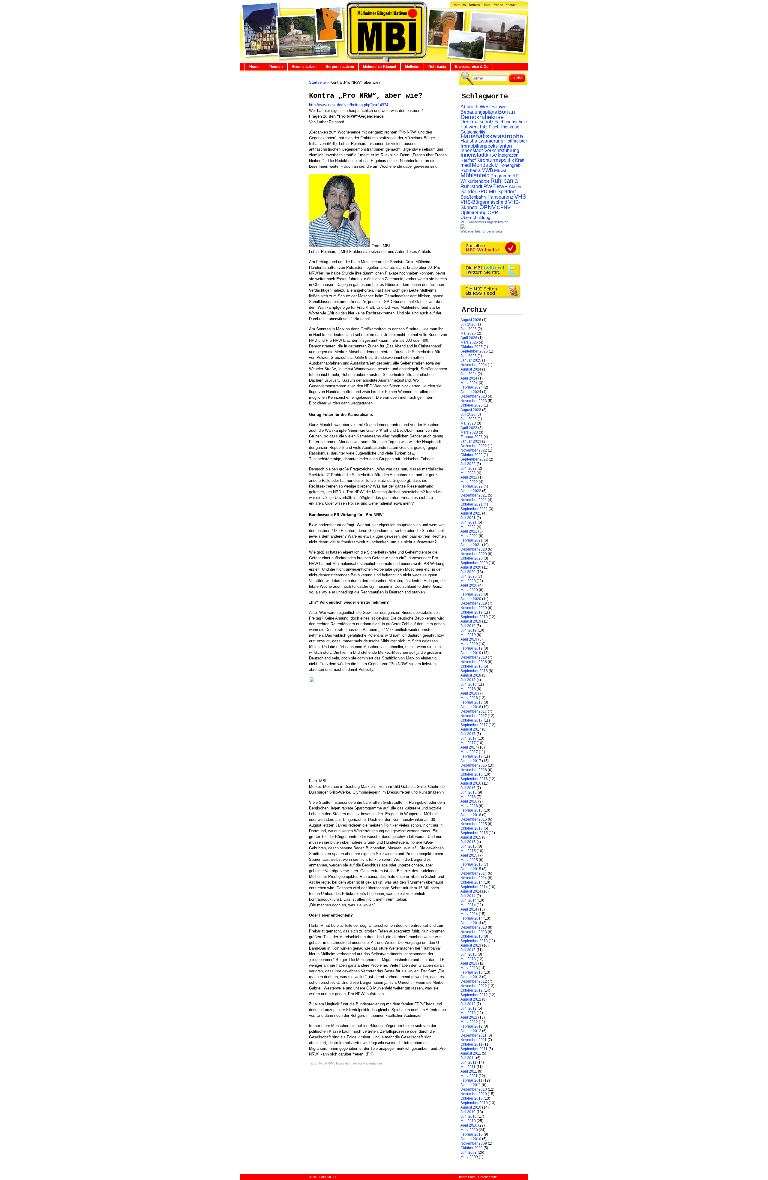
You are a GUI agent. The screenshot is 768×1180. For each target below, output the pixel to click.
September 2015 (474, 833)
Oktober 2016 (471, 774)
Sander (468, 191)
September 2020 (474, 563)
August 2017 (470, 729)
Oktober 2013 (471, 936)
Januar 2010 (470, 1139)
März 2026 (469, 342)
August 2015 (470, 837)
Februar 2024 (471, 387)
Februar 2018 (471, 702)
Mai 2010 (468, 1121)
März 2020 (469, 590)
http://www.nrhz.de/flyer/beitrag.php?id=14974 (348, 105)
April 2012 (468, 1017)
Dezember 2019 (473, 603)
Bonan (506, 111)
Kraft (519, 160)
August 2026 (470, 320)
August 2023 (470, 410)
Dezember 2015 (473, 819)
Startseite (317, 82)
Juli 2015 (468, 842)
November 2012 (473, 986)
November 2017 (473, 716)
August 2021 (470, 513)
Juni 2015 (468, 846)
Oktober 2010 (471, 1098)
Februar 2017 (471, 756)
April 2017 (468, 747)
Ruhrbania (437, 67)
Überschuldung (475, 217)
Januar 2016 (470, 815)
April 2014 (468, 909)
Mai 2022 (468, 473)
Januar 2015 (470, 869)
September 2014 (474, 887)
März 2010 (469, 1130)
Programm (501, 175)
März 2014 (469, 914)
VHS (520, 196)
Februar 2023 (471, 437)
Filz (484, 127)
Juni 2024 (468, 374)
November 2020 (473, 554)
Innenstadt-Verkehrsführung (489, 150)
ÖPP (493, 212)
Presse (498, 5)
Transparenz (500, 197)
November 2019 (473, 608)
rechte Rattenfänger (367, 1063)
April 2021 (468, 531)
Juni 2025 (468, 356)
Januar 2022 (470, 491)
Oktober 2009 (471, 1148)
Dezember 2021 (473, 495)
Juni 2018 (468, 684)
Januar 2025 (470, 360)
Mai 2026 (468, 333)
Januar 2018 (470, 707)
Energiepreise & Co (471, 67)
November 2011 (473, 1040)
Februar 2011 (471, 1080)
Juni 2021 (468, 522)
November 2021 (473, 500)
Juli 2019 (468, 626)
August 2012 (470, 999)
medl (465, 165)
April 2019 (468, 639)
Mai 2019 (468, 635)
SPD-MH (486, 191)
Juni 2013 (468, 954)
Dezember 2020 (473, 549)
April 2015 (468, 855)
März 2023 (469, 432)
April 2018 (468, 693)
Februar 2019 (471, 648)
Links (486, 5)
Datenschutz (487, 1177)
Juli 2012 (468, 1004)
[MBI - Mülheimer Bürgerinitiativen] (462, 228)
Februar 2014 (471, 918)
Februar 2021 (471, 540)
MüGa (500, 170)
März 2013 (469, 968)
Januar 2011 (470, 1085)
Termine (474, 5)
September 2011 (474, 1049)
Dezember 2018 (473, 657)
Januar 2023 (470, 441)
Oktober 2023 (471, 405)
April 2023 (468, 428)
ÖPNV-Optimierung (486, 210)
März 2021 (469, 536)
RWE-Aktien (509, 186)
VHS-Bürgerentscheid (483, 202)
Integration (343, 1063)
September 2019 (474, 617)
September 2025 (474, 351)
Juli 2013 (468, 950)
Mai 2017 (468, 743)
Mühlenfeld (475, 175)
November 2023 (473, 401)
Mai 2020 (468, 581)
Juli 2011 (467, 1058)
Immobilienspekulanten (486, 146)
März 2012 (469, 1022)
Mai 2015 (468, 851)
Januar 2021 (470, 545)
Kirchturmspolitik (495, 160)
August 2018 (470, 675)
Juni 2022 (468, 468)
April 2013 (468, 963)
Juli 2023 (468, 414)
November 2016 (473, 770)
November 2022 (473, 450)
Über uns (459, 5)
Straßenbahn (473, 197)
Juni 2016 (468, 792)
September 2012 (474, 995)
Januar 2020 (470, 599)
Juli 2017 (468, 734)
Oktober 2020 (471, 558)
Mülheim (412, 67)
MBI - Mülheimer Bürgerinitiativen (484, 222)
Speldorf (506, 191)
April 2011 (468, 1071)
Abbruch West (475, 106)
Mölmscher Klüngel (379, 67)
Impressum (467, 1177)
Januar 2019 (470, 653)
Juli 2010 (468, 1112)
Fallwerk (469, 126)
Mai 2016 (468, 797)
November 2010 (473, 1094)
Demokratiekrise (482, 117)
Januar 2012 (470, 1031)
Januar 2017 (470, 761)
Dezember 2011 (473, 1035)
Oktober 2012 (471, 990)
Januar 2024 (470, 392)
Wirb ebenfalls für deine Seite (481, 231)
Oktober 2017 (471, 720)
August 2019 (470, 621)
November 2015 (473, 824)
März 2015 (469, 860)
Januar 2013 (470, 977)
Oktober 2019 (471, 612)
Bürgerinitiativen (340, 67)
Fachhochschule (510, 121)
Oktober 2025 (471, 347)
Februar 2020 (471, 594)
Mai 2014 (468, 905)
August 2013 (470, 945)
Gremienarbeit (304, 67)
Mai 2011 (468, 1067)
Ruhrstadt (471, 186)
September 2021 (474, 509)
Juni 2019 (468, 630)
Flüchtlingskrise (504, 127)
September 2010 (474, 1103)
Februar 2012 (471, 1026)
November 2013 (473, 932)
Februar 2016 (471, 810)
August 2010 (470, 1107)
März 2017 (469, 752)
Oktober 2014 (471, 882)
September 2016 (474, 779)
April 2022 (468, 477)
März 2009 (469, 1157)
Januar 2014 (470, 923)
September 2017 (474, 725)
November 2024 (473, 365)
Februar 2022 (471, 486)
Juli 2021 (468, 518)
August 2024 (470, 369)
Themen (276, 67)
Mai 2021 (468, 527)
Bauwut (499, 107)
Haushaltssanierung (481, 140)
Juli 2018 (468, 680)
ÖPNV (487, 207)
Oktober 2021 (471, 504)
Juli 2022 (468, 464)
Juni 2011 (468, 1062)
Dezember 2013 (473, 927)
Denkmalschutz (477, 121)
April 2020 (468, 585)
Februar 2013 (471, 972)
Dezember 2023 (473, 396)
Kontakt (511, 5)
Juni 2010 (468, 1116)
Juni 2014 (468, 900)
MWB (487, 170)
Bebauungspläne (478, 112)
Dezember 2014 (473, 873)
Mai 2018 (468, 689)
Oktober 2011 (471, 1044)
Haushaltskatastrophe (491, 136)
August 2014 (470, 891)
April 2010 (468, 1125)
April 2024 (468, 378)
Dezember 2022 (473, 446)
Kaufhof (468, 160)
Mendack (483, 165)
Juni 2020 (468, 576)
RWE (489, 186)
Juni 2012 (468, 1008)
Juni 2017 (468, 738)
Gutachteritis (472, 131)
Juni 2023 (468, 419)
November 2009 (473, 1143)
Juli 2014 (468, 896)
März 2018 (469, 698)
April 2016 (468, 801)
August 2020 (470, 567)
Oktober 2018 (471, 666)
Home (254, 67)
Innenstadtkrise (478, 155)
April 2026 (468, 338)
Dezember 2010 (473, 1089)
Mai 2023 (468, 423)
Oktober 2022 (471, 455)
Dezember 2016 (473, 765)
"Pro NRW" (326, 1063)
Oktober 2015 (471, 828)
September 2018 (474, 671)
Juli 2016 (468, 788)
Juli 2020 (468, 572)
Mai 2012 (468, 1013)
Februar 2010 (471, 1134)
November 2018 (473, 662)
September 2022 (474, 459)
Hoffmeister (515, 140)
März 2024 (469, 383)
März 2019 (469, 644)
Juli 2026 (468, 324)
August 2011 (470, 1053)
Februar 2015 (471, 864)
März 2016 (469, 806)
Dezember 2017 (473, 711)
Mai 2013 (468, 959)
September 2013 (474, 941)
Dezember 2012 (473, 981)
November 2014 (473, 878)
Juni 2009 (468, 1152)
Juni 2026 (468, 329)
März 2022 (469, 482)
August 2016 (470, 783)
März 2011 (469, 1076)
